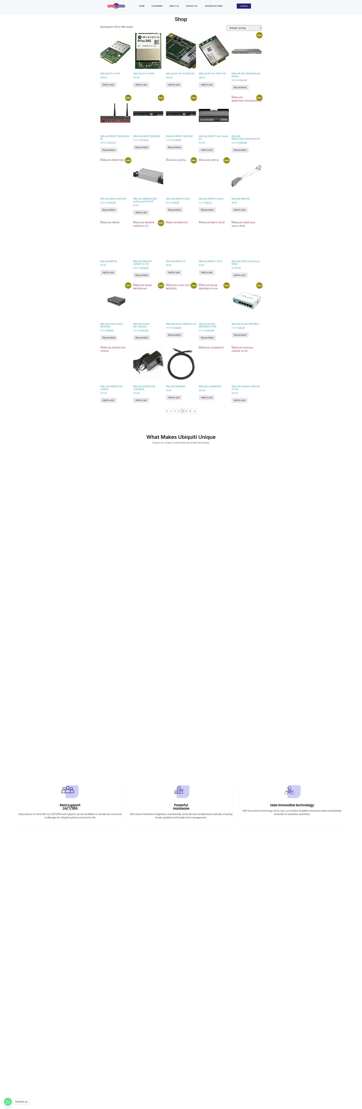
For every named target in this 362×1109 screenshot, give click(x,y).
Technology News (214, 6)
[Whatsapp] (8, 1101)
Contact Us (192, 6)
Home (141, 6)
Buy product (240, 87)
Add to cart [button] (108, 84)
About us (174, 6)
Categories (156, 6)
